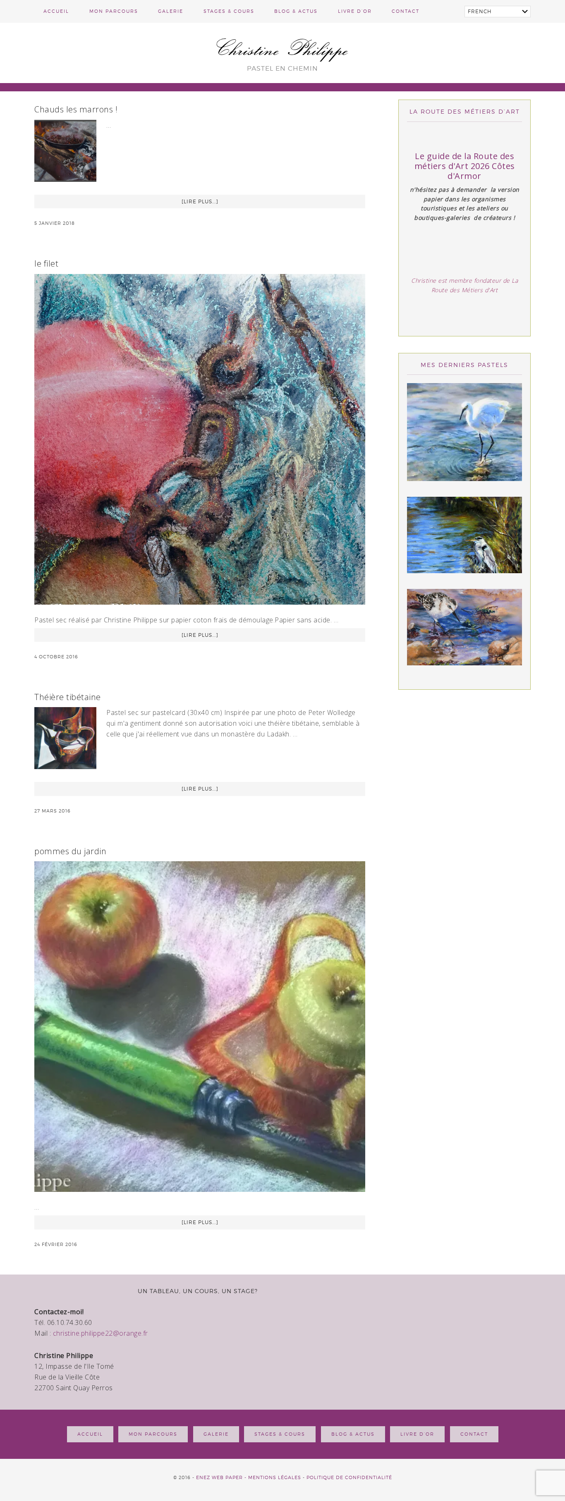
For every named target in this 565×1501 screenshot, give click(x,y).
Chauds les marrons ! (75, 109)
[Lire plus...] (200, 201)
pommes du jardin (70, 851)
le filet (46, 263)
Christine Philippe (283, 48)
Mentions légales (274, 1477)
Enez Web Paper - (222, 1477)
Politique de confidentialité (349, 1477)
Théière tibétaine (67, 697)
